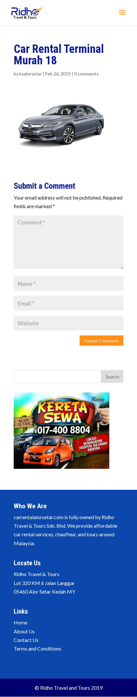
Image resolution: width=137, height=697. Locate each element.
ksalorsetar (30, 73)
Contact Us (26, 640)
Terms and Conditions (37, 648)
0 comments (86, 73)
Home (20, 622)
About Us (24, 631)
